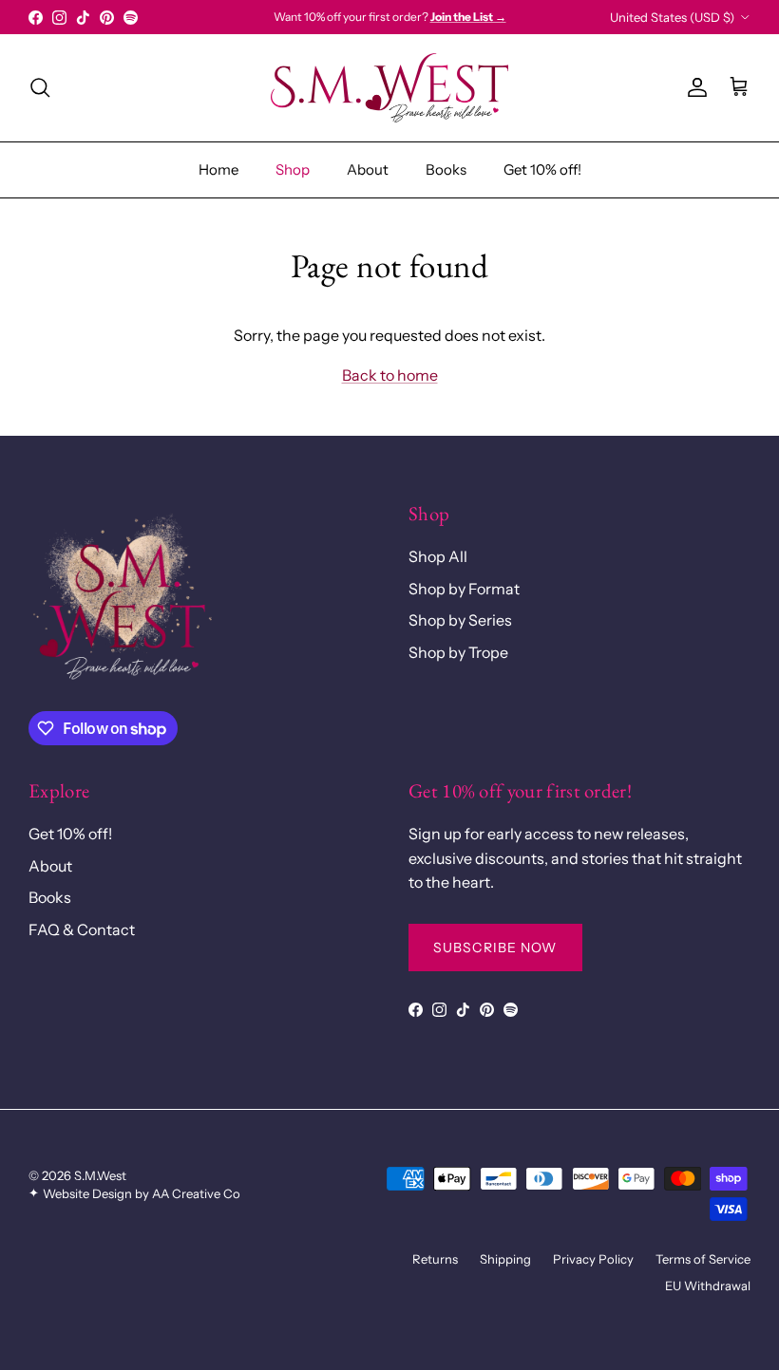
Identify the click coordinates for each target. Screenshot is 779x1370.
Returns (435, 1259)
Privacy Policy (593, 1259)
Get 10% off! (542, 169)
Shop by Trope (458, 652)
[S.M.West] (389, 87)
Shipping (505, 1259)
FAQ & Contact (81, 929)
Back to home (390, 375)
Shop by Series (460, 619)
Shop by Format (464, 588)
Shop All (437, 556)
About (368, 169)
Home (218, 169)
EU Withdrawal (707, 1285)
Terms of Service (703, 1259)
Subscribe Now (495, 947)
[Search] (39, 87)
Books (446, 169)
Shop (293, 169)
